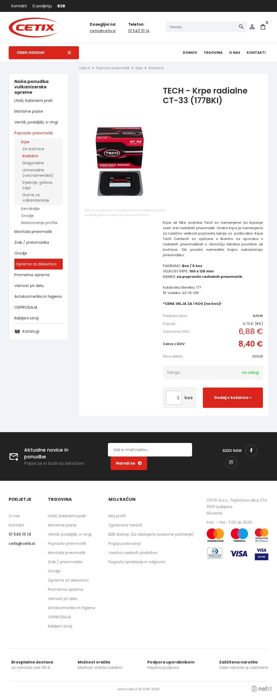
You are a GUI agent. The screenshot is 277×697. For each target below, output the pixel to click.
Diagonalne (33, 163)
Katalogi (30, 331)
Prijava (252, 26)
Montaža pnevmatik (33, 231)
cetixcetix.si (103, 31)
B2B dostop (151, 534)
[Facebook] (251, 450)
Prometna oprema (32, 275)
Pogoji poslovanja (124, 543)
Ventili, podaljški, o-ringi (36, 122)
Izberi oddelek (31, 52)
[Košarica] (263, 26)
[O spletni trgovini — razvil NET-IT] (262, 689)
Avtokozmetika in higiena (38, 296)
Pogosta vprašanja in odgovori (136, 562)
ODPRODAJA (25, 307)
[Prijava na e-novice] (129, 463)
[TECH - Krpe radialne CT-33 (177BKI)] (125, 166)
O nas (234, 52)
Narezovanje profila (39, 222)
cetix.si (84, 68)
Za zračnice (33, 149)
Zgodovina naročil (125, 525)
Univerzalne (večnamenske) (37, 172)
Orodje (27, 215)
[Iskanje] (241, 26)
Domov (190, 52)
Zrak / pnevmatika (31, 242)
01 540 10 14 (139, 31)
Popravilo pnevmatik (33, 133)
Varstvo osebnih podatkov (133, 552)
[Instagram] (231, 462)
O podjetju (42, 6)
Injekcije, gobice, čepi (37, 185)
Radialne (30, 156)
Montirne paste (28, 111)
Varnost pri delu (29, 285)
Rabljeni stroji (26, 318)
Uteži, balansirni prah (33, 100)
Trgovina (213, 52)
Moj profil (117, 516)
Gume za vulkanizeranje (35, 197)
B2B (61, 6)
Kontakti (19, 6)
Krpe (25, 142)
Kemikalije (30, 208)
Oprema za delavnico (36, 264)
